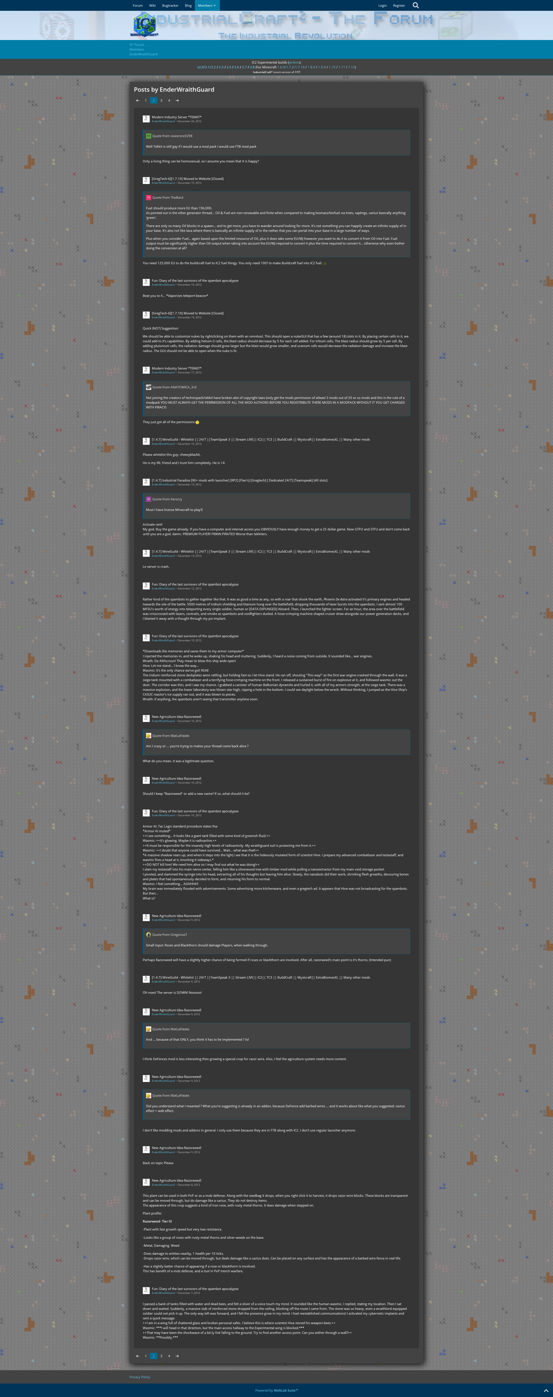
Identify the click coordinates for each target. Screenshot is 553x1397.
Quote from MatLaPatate (170, 735)
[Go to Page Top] (546, 1391)
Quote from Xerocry (167, 499)
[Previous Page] (138, 100)
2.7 (244, 67)
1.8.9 (311, 67)
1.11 (341, 67)
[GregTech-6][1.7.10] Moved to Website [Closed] (188, 178)
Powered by (276, 1390)
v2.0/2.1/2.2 (206, 67)
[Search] (415, 5)
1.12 (351, 67)
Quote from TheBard (167, 197)
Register (399, 5)
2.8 (252, 67)
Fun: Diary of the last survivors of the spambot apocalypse (195, 280)
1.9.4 (322, 67)
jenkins (294, 62)
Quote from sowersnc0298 (172, 136)
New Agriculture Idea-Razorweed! (176, 716)
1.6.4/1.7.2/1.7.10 (291, 67)
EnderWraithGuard (163, 121)
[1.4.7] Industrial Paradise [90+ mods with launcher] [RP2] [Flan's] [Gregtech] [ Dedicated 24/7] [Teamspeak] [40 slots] (239, 480)
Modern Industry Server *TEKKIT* (177, 117)
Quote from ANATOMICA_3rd (174, 387)
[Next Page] (177, 100)
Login (382, 5)
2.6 (236, 67)
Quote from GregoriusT (169, 934)
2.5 (229, 67)
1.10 (332, 67)
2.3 (221, 67)
